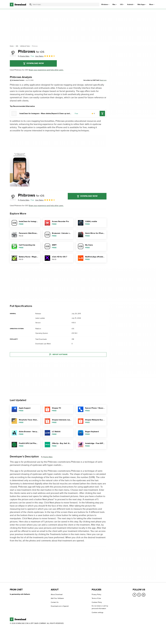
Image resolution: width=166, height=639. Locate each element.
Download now (35, 63)
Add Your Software (57, 598)
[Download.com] (18, 4)
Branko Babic (48, 457)
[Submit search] (30, 4)
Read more (103, 80)
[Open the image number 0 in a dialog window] (19, 168)
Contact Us (54, 602)
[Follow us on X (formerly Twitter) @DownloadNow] (139, 595)
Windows (104, 4)
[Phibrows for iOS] (13, 53)
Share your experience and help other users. (46, 70)
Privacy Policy (96, 594)
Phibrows (31, 51)
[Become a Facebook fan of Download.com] (134, 595)
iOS (121, 4)
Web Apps (141, 4)
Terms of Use (96, 598)
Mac (114, 4)
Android (130, 4)
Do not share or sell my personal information (100, 607)
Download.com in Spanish (60, 606)
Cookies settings (97, 612)
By (23, 56)
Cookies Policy (97, 602)
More (151, 4)
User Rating (39, 56)
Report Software (60, 354)
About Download (56, 594)
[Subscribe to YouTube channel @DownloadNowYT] (143, 595)
